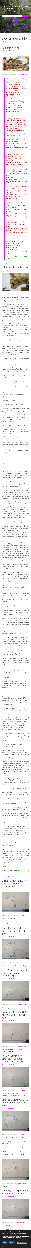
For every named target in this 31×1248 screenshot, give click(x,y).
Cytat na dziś (7, 53)
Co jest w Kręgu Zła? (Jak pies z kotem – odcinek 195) (15, 931)
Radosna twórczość (9, 270)
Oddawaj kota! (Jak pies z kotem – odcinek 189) (15, 1192)
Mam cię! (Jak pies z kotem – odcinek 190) (13, 1153)
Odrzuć (11, 1242)
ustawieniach (26, 1238)
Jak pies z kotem (8, 889)
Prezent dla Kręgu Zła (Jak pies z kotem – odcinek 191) (15, 1102)
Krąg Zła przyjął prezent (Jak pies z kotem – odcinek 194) (14, 973)
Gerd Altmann (10, 263)
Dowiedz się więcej (21, 1242)
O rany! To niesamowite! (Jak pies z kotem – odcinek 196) (14, 883)
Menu (15, 24)
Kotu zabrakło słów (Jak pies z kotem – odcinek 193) (14, 1014)
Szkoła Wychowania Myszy (15, 267)
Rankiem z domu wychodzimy (10, 49)
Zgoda (4, 1242)
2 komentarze (21, 962)
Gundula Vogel (11, 876)
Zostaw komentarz (22, 74)
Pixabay (19, 263)
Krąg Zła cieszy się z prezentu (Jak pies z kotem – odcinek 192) (13, 1058)
